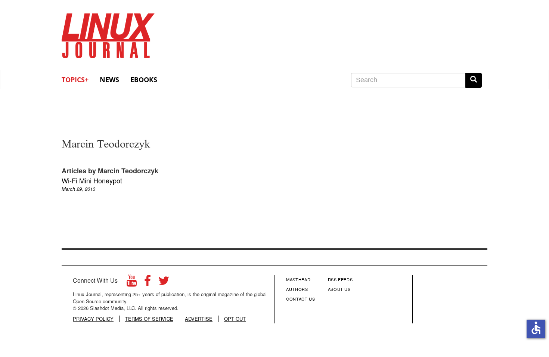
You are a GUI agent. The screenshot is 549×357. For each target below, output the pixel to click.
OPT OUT (235, 319)
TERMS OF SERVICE (149, 319)
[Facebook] (147, 282)
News (109, 79)
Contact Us (300, 299)
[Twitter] (164, 282)
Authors (297, 289)
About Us (339, 289)
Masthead (298, 279)
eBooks (143, 79)
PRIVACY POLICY (93, 319)
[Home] (108, 33)
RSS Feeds (340, 279)
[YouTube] (132, 282)
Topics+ (75, 79)
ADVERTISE (199, 319)
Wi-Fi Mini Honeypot (92, 180)
